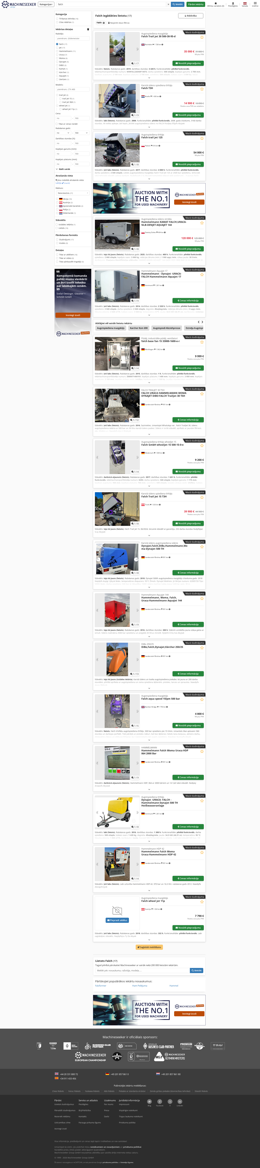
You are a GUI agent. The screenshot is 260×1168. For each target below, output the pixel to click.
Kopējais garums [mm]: (66, 149)
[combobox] (73, 193)
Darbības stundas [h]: (65, 138)
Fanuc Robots (74, 1091)
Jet (62, 47)
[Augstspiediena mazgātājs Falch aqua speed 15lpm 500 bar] (117, 711)
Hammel (174, 985)
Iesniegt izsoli (189, 202)
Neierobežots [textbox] (65, 193)
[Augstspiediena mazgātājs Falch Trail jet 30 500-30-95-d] (117, 49)
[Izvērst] (149, 78)
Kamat (63, 68)
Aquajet (64, 75)
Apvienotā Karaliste (72, 206)
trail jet (63, 95)
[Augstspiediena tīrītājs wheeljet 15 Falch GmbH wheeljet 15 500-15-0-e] (117, 457)
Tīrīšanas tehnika (68, 18)
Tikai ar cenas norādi (68, 124)
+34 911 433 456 (68, 1078)
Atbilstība (191, 15)
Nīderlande (69, 213)
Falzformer (100, 985)
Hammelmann (67, 51)
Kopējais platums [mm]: (66, 159)
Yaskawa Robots (92, 1091)
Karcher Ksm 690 (139, 328)
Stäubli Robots (201, 1091)
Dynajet (64, 61)
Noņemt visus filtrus (119, 23)
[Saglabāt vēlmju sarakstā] (202, 37)
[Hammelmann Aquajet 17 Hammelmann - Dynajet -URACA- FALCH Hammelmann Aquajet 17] (117, 286)
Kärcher (64, 72)
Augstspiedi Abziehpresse (166, 328)
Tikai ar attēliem (68, 254)
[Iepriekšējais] (97, 49)
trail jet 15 (68, 98)
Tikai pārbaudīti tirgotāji (71, 261)
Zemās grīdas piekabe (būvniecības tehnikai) (170, 1091)
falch (63, 44)
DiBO (62, 65)
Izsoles (63, 243)
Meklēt (179, 4)
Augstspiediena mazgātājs (110, 328)
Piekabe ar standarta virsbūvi (132, 1091)
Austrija (67, 202)
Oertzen (64, 79)
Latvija (63, 183)
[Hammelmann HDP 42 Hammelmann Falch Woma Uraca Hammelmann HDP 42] (117, 864)
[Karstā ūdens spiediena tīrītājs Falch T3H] (117, 100)
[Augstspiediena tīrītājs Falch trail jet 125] (117, 150)
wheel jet (64, 105)
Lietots (63, 228)
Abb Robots (109, 1091)
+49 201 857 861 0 (120, 1074)
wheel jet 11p (69, 109)
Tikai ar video (66, 258)
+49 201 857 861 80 (171, 1074)
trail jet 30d (68, 102)
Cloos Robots (58, 1091)
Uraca (63, 54)
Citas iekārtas (66, 22)
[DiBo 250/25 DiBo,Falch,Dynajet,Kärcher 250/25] (117, 659)
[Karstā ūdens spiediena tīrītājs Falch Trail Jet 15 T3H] (117, 509)
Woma (63, 58)
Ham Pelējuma (139, 985)
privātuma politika (110, 1162)
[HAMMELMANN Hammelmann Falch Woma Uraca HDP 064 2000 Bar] (117, 763)
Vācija (67, 199)
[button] (255, 4)
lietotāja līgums (127, 1162)
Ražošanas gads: (63, 128)
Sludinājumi (66, 239)
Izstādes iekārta (67, 224)
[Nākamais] (137, 49)
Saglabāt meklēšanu (150, 947)
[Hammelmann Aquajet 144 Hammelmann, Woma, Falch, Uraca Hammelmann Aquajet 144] (117, 610)
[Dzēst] (168, 4)
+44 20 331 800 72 (69, 1074)
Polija (66, 209)
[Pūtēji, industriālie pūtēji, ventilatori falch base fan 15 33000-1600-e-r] (117, 353)
